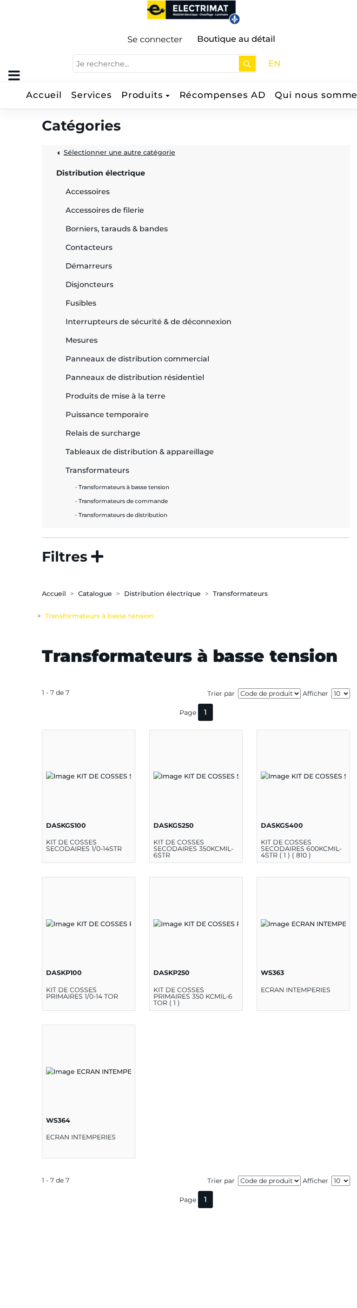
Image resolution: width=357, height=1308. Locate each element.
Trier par (221, 693)
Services (91, 95)
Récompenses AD (222, 95)
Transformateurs (240, 593)
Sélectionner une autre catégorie (119, 152)
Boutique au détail (236, 39)
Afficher (315, 693)
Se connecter (154, 39)
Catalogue (95, 593)
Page (187, 712)
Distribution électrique (162, 593)
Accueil (44, 95)
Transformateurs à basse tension (99, 616)
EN (274, 64)
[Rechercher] (247, 64)
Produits (142, 95)
